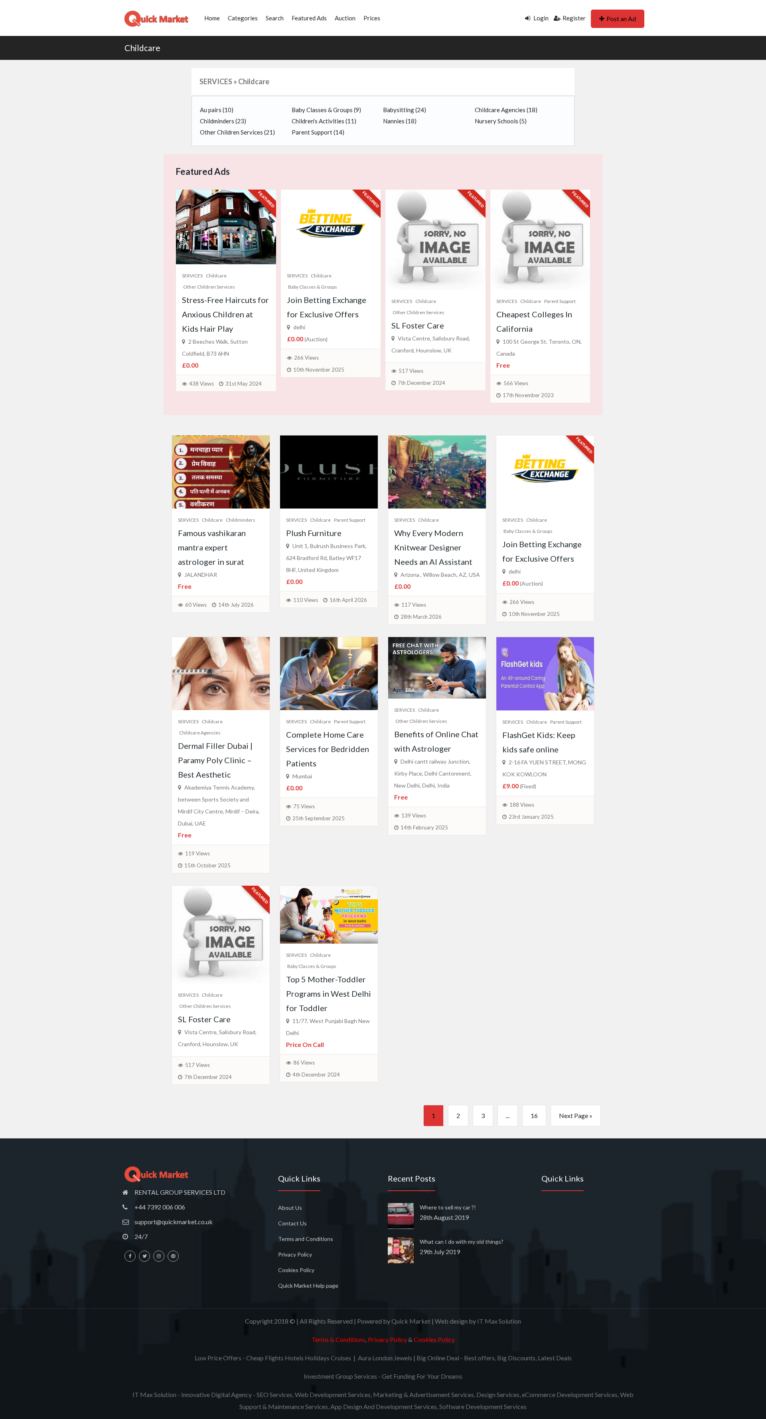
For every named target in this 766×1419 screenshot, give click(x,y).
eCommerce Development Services (570, 1394)
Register (574, 18)
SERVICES (192, 276)
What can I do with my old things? (461, 1241)
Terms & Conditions (338, 1339)
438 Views (201, 383)
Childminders (223, 121)
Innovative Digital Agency (216, 1394)
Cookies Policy (296, 1270)
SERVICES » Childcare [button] (234, 81)
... (507, 1115)
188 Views (521, 805)
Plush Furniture (314, 533)
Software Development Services (483, 1406)
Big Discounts (516, 1358)
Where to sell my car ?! (448, 1207)
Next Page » (575, 1115)
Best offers (479, 1358)
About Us (290, 1207)
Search (275, 18)
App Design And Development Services (383, 1406)
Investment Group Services (340, 1376)
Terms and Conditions (305, 1238)
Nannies (400, 121)
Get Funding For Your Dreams (422, 1376)
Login (540, 18)
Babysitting (404, 109)
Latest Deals (555, 1358)
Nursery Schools (501, 121)
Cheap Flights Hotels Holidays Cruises (298, 1358)
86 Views (304, 1062)
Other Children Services (237, 132)
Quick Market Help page (308, 1285)
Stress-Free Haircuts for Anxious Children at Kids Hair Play (225, 314)
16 (534, 1115)
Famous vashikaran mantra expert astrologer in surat (212, 547)
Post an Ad (621, 18)
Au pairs (216, 109)
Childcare (142, 48)
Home (212, 18)
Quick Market (410, 1321)
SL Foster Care (417, 325)
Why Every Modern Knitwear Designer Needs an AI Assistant (433, 547)
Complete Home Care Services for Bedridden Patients (327, 749)
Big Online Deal (438, 1358)
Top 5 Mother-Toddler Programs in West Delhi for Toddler (328, 993)
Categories (243, 18)
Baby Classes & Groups (326, 109)
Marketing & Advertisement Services (423, 1394)
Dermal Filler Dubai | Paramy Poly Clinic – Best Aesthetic (215, 760)
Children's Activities (324, 121)
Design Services (497, 1394)
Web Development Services (333, 1394)
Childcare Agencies (506, 109)
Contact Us (292, 1223)
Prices (371, 18)
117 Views (413, 605)
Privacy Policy (295, 1254)
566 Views (515, 383)
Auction (345, 18)
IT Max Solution (499, 1321)
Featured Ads (309, 18)
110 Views (305, 600)
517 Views (411, 371)
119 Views (197, 853)
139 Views (413, 815)
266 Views (306, 357)
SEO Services (274, 1394)
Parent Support (318, 132)
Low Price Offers (218, 1358)
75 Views (304, 806)
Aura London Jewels (385, 1358)
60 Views (196, 605)
